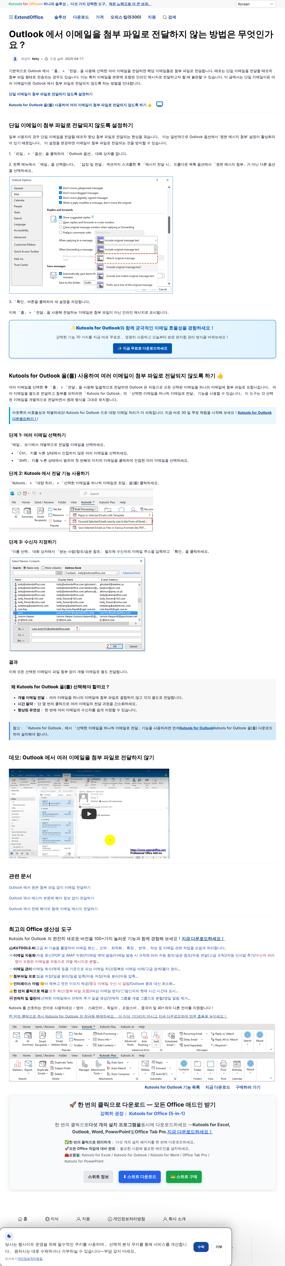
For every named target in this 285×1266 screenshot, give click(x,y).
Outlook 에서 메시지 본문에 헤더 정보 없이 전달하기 (51, 898)
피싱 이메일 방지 (105, 991)
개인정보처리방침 (129, 1218)
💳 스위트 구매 (184, 1176)
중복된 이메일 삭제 (129, 969)
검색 (172, 17)
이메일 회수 (42, 969)
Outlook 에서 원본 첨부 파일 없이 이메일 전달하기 (50, 887)
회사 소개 (177, 1218)
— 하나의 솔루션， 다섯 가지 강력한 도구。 (80, 4)
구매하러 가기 (248, 1087)
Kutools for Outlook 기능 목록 (172, 1087)
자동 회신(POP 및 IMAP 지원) (60, 955)
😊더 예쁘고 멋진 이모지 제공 (64, 983)
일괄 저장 (44, 976)
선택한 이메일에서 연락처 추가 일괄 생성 (74, 998)
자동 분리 (111, 976)
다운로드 (81, 17)
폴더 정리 (170, 969)
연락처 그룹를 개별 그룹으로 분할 (135, 998)
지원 (152, 17)
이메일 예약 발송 (99, 955)
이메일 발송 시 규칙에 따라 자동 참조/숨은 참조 (152, 955)
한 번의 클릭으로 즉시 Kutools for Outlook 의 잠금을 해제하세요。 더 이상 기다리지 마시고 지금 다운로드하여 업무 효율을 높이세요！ (118, 1016)
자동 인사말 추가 (240, 955)
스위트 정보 (98, 1176)
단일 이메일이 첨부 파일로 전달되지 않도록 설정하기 (51, 94)
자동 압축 (127, 976)
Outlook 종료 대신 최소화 (152, 983)
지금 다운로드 (217, 1087)
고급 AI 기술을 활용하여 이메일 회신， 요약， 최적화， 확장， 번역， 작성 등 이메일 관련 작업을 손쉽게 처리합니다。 (132, 948)
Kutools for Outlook (196, 728)
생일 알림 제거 (176, 998)
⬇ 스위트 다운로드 (139, 1176)
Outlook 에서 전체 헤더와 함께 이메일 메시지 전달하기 (53, 908)
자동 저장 (94, 976)
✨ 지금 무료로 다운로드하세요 (142, 348)
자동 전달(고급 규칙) (209, 955)
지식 (55, 1218)
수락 (201, 1247)
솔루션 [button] (60, 17)
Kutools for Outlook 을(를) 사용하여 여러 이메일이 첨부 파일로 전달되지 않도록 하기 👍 (80, 105)
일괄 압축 (77, 976)
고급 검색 (153, 969)
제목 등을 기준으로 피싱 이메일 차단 (82, 969)
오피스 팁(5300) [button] (125, 17)
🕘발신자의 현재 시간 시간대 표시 (148, 991)
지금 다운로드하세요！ (203, 938)
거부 (219, 1247)
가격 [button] (100, 17)
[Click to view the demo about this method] (157, 105)
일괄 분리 (61, 976)
